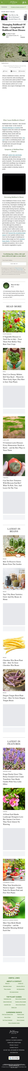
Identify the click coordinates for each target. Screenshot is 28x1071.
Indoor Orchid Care (7, 1001)
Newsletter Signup (7, 986)
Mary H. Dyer (11, 33)
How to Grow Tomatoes (20, 999)
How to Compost (20, 1020)
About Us (7, 983)
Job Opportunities (21, 989)
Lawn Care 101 (20, 1017)
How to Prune (7, 1017)
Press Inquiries (7, 989)
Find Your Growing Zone (7, 1014)
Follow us (15, 71)
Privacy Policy (14, 1045)
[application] (14, 181)
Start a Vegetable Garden (14, 1023)
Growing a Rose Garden (20, 1001)
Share (6, 71)
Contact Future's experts (14, 1040)
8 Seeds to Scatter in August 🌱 (18, 7)
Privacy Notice (20, 269)
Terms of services (18, 268)
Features (22, 37)
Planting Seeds (20, 1014)
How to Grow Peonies (21, 1004)
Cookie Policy (14, 1047)
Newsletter (22, 71)
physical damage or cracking (11, 127)
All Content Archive (14, 992)
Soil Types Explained (7, 1020)
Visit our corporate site (14, 1065)
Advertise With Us (21, 986)
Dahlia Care (14, 1007)
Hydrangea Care (7, 999)
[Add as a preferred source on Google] (14, 1058)
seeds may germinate (15, 155)
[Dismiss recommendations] (26, 12)
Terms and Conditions (14, 1042)
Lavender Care (7, 1004)
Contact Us (20, 983)
